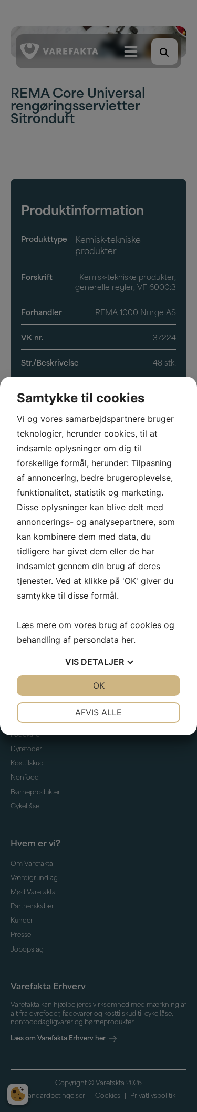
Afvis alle (98, 712)
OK (99, 685)
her (127, 639)
